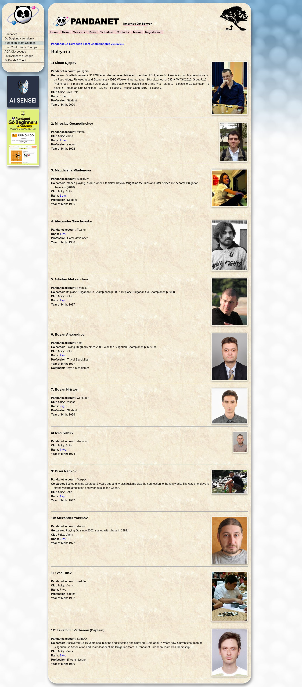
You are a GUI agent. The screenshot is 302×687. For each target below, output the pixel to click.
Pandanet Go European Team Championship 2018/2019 (87, 43)
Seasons (79, 32)
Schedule (106, 32)
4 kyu (63, 449)
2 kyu (63, 355)
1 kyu (63, 233)
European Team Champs (20, 42)
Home (54, 32)
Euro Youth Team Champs (21, 47)
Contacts (123, 32)
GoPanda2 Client (15, 60)
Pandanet (11, 34)
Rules (92, 32)
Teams (137, 32)
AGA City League (15, 51)
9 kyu (63, 655)
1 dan (63, 140)
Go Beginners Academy (19, 38)
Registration (153, 32)
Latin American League (19, 55)
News (65, 32)
